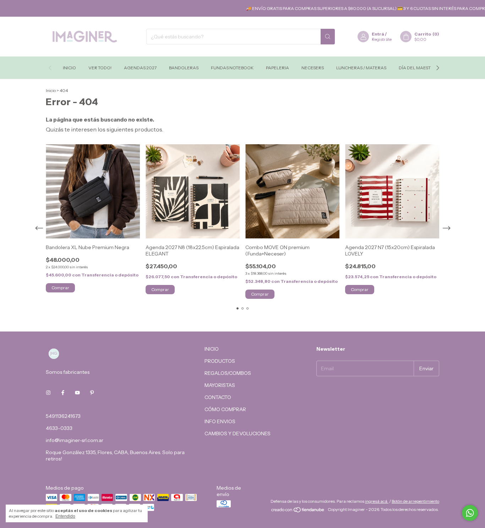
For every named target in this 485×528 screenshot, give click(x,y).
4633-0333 (59, 428)
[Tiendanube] (298, 511)
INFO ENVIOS (220, 421)
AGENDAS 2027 (140, 67)
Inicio (69, 67)
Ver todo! (99, 67)
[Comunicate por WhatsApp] (470, 513)
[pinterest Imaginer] (91, 392)
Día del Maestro (418, 67)
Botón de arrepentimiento (415, 501)
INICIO (212, 349)
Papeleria (277, 67)
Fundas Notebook (232, 67)
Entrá (378, 34)
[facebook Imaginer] (62, 392)
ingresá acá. (376, 501)
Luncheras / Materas (361, 67)
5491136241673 (63, 416)
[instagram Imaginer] (48, 392)
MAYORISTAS (220, 385)
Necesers (312, 67)
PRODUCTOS (220, 361)
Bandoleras (183, 67)
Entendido (65, 516)
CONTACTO (218, 397)
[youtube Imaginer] (77, 392)
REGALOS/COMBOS (228, 373)
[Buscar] (328, 36)
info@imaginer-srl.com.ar (74, 440)
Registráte (382, 39)
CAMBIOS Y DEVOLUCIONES (238, 433)
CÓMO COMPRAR (225, 409)
